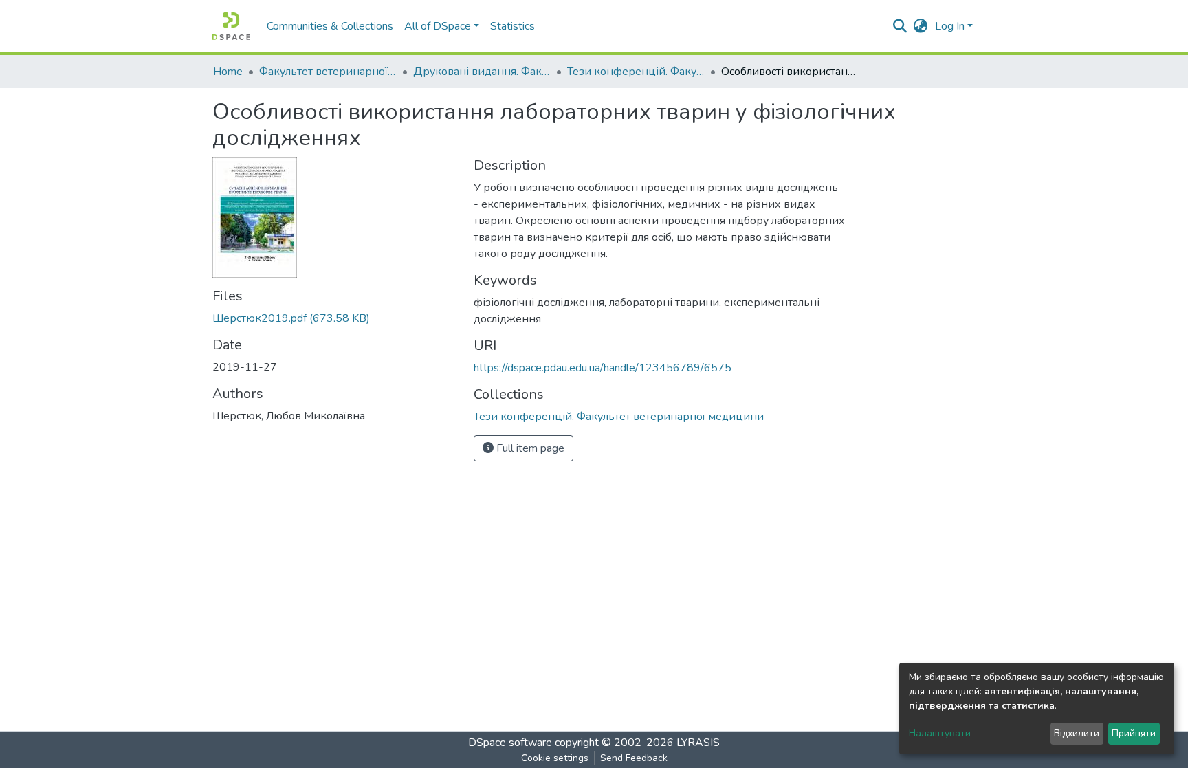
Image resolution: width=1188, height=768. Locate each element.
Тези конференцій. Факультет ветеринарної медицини (636, 71)
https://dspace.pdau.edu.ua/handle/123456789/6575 (603, 367)
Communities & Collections (330, 26)
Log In (950, 26)
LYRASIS (698, 742)
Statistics (512, 26)
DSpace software (510, 742)
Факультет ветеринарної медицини (328, 71)
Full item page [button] (529, 448)
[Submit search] (900, 26)
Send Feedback (634, 758)
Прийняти (1134, 733)
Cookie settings (554, 758)
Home (228, 71)
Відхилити (1076, 733)
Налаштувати (940, 733)
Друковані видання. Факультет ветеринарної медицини (482, 71)
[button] (921, 26)
